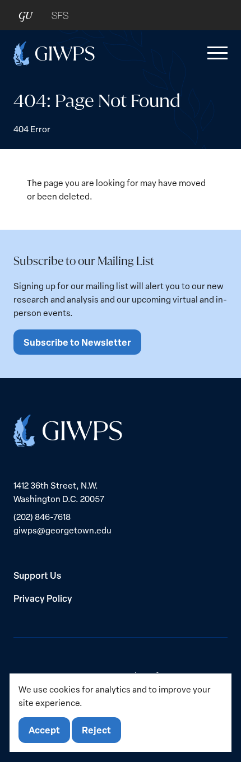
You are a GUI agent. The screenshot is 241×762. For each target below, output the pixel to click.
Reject (96, 729)
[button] (215, 53)
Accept (44, 729)
